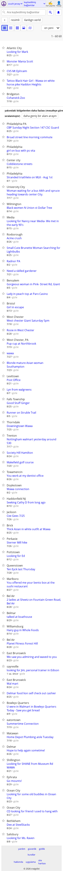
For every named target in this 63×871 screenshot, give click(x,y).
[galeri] (23, 28)
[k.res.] (11, 28)
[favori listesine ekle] (4, 48)
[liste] (4, 28)
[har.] (30, 28)
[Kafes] (17, 28)
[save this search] (58, 12)
